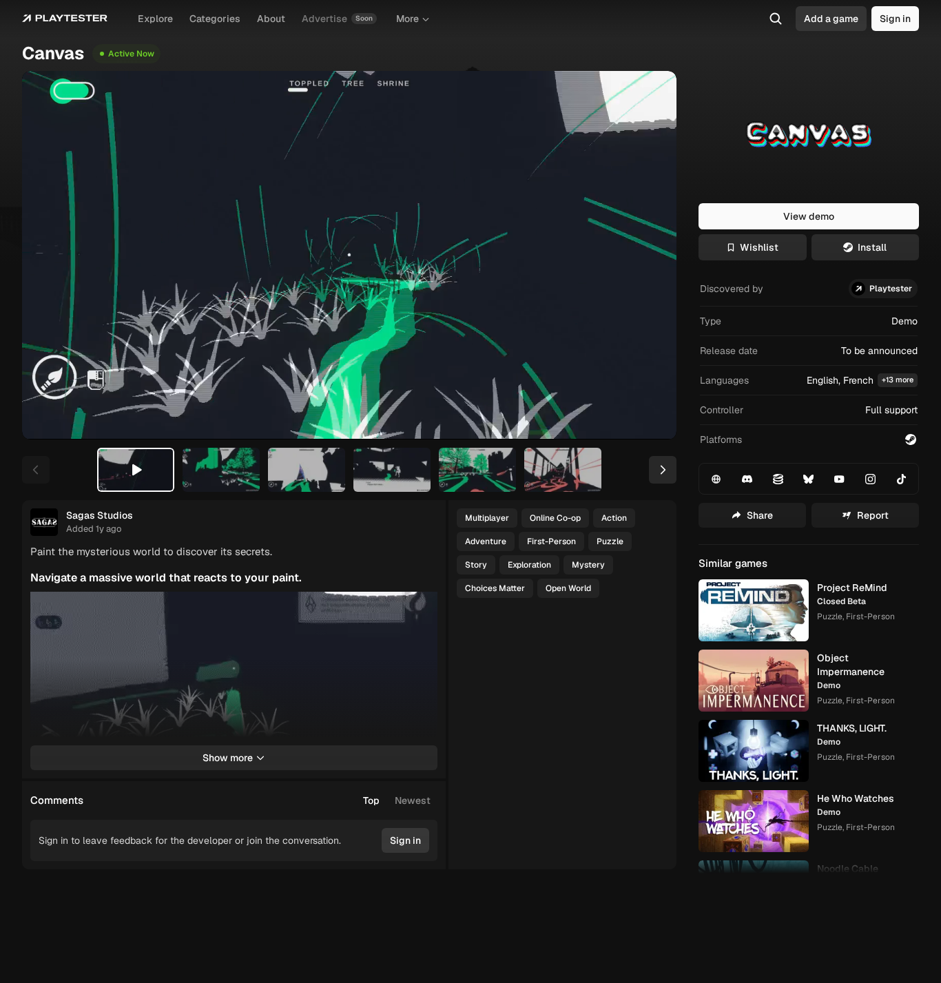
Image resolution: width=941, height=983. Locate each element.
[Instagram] (871, 479)
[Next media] (650, 255)
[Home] (65, 18)
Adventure (485, 541)
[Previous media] (48, 255)
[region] (349, 255)
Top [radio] (371, 800)
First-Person (551, 541)
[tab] (135, 470)
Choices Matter (495, 588)
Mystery (588, 564)
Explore (155, 18)
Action (614, 518)
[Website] (716, 479)
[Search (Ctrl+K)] (776, 18)
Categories (214, 18)
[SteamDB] (778, 479)
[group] (396, 800)
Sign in (895, 18)
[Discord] (747, 479)
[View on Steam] (911, 439)
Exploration (529, 564)
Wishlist (759, 247)
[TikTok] (901, 479)
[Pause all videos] (421, 608)
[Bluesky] (809, 479)
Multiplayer (487, 518)
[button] (809, 380)
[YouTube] (840, 479)
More (407, 18)
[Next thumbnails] (662, 470)
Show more (228, 758)
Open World (568, 588)
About (271, 18)
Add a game (831, 18)
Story (476, 564)
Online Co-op (555, 518)
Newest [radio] (413, 800)
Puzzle (610, 541)
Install (872, 247)
